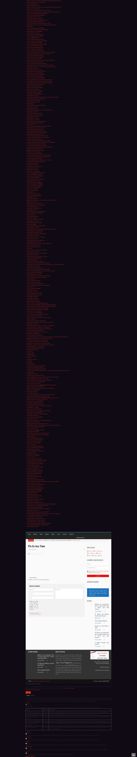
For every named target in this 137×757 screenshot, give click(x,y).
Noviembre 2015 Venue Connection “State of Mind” (38, 378)
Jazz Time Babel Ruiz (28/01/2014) (34, 491)
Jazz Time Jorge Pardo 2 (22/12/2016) (35, 184)
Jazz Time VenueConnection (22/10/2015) (36, 381)
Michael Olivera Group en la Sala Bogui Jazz (36, 205)
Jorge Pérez (77, 665)
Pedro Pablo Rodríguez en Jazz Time (34, 113)
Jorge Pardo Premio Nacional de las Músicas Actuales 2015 (39, 380)
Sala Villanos (29, 248)
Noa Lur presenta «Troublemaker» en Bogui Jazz (37, 250)
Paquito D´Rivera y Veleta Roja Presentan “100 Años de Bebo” (40, 81)
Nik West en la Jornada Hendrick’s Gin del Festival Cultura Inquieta (41, 271)
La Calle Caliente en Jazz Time (33, 449)
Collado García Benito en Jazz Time (34, 295)
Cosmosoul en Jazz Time (32, 428)
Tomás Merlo (76, 672)
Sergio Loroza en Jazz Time (33, 251)
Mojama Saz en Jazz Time (32, 373)
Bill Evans (69, 656)
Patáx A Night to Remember (33, 296)
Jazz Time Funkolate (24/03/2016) (34, 258)
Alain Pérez (58, 655)
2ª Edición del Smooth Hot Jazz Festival (35, 62)
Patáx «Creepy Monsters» (32, 108)
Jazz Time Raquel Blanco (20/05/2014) (35, 451)
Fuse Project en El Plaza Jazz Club (34, 208)
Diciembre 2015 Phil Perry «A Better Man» (35, 348)
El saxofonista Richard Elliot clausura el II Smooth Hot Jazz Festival (41, 60)
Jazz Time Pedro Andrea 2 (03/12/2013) (35, 499)
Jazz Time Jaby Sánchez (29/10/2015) (35, 335)
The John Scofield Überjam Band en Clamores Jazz (38, 135)
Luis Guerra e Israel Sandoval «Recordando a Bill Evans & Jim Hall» (41, 394)
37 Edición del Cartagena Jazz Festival (35, 123)
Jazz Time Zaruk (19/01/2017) (33, 177)
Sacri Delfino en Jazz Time (32, 468)
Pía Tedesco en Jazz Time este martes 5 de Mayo (37, 414)
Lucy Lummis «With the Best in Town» (35, 439)
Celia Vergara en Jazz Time (32, 221)
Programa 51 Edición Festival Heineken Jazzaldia (37, 253)
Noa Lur (70, 668)
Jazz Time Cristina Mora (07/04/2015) (34, 417)
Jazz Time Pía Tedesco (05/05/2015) (34, 412)
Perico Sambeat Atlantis (32, 4)
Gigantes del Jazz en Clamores (33, 301)
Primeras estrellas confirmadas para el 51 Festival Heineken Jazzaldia (41, 306)
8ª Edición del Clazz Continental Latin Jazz (36, 84)
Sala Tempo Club (30, 372)
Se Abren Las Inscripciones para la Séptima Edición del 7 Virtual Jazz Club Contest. (44, 7)
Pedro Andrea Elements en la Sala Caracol (36, 240)
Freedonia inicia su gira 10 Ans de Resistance (36, 320)
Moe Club (29, 357)
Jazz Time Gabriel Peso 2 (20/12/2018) (35, 49)
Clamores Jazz (70, 658)
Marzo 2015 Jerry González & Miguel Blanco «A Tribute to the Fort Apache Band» (43, 425)
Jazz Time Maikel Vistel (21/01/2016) (34, 293)
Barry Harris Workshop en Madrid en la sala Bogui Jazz (38, 156)
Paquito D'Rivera (61, 670)
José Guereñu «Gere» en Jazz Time (34, 441)
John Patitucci (60, 665)
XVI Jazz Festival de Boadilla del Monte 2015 (36, 369)
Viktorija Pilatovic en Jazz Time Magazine (35, 57)
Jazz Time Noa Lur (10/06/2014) (33, 443)
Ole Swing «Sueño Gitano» (32, 393)
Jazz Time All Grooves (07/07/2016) (34, 222)
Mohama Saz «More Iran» (32, 391)
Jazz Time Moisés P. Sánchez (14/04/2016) (36, 237)
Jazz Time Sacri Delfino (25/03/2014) (34, 467)
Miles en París (30, 26)
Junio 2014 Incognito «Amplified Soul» (35, 446)
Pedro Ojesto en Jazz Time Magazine (34, 31)
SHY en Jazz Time (30, 124)
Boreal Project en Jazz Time (33, 206)
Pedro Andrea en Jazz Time (33, 500)
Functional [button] (28, 732)
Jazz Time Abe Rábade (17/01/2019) (34, 45)
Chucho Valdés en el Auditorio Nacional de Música (37, 314)
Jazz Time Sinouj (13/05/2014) (33, 455)
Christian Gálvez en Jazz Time (33, 119)
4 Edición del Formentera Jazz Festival (35, 87)
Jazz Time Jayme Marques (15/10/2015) (35, 386)
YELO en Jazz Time (31, 287)
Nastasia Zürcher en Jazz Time (33, 102)
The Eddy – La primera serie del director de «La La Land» (39, 10)
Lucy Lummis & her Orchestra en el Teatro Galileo (37, 341)
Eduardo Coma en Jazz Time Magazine (35, 90)
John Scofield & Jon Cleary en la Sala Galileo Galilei (37, 29)
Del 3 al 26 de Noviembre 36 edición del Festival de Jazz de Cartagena (41, 229)
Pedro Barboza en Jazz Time (33, 95)
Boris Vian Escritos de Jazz (32, 254)
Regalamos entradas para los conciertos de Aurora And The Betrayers (42, 200)
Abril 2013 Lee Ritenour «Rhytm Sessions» (36, 520)
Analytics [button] (27, 741)
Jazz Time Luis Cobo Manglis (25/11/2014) (35, 430)
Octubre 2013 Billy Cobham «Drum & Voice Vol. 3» (37, 515)
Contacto (71, 534)
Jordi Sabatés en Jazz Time (33, 163)
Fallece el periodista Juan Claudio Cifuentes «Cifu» (37, 423)
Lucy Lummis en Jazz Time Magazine (34, 312)
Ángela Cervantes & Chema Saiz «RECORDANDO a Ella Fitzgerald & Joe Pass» (43, 398)
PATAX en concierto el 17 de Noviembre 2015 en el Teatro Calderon (41, 388)
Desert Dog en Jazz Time (32, 209)
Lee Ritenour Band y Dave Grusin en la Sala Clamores (38, 137)
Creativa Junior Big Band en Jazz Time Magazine (37, 63)
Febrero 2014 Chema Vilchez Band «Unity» (35, 488)
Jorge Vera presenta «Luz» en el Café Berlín (36, 211)
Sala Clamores (30, 362)
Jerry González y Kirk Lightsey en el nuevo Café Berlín (38, 285)
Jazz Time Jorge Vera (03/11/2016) (34, 195)
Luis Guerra (59, 667)
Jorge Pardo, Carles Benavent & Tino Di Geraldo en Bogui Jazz (40, 338)
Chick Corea (64, 658)
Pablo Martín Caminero (75, 668)
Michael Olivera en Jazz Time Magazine (35, 115)
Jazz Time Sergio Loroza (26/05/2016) (35, 230)
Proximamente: (46, 540)
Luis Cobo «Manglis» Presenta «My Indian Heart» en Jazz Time (40, 79)
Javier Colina (78, 660)
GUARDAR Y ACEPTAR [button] (30, 756)
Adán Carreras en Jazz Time (33, 227)
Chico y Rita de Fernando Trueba (34, 246)
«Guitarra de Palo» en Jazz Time (33, 483)
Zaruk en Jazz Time (31, 192)
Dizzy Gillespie (75, 658)
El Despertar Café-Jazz (32, 359)
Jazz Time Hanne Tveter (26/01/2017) (35, 176)
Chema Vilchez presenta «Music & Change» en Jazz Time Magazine (41, 142)
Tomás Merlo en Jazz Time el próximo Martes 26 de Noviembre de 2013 (42, 504)
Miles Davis (60, 669)
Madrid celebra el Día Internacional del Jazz (36, 99)
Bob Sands (79, 656)
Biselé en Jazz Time (31, 436)
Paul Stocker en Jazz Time (32, 494)
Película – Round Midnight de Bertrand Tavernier (37, 13)
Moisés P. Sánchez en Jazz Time (34, 280)
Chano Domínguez (59, 658)
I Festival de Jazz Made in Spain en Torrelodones (37, 145)
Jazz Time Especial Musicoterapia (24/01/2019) (37, 44)
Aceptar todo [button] (37, 689)
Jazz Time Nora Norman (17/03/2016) (34, 272)
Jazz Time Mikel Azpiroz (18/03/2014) (34, 470)
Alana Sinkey (63, 655)
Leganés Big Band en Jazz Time (33, 180)
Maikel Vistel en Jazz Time (32, 324)
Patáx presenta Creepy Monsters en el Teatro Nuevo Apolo (39, 110)
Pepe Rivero (76, 670)
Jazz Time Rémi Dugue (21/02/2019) (34, 42)
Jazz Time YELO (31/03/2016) (33, 245)
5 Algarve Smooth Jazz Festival (33, 9)
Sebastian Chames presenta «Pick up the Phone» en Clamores (40, 322)
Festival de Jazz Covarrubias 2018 (34, 86)
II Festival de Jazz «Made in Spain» (34, 92)
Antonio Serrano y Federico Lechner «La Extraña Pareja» (39, 420)
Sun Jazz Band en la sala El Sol (33, 266)
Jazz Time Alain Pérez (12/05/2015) (34, 409)
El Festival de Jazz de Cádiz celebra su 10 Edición (37, 132)
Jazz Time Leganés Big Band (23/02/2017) (35, 172)
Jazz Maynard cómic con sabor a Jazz (35, 203)
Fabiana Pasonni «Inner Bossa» (33, 422)
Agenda (47, 534)
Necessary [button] (28, 703)
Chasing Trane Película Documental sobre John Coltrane (39, 160)
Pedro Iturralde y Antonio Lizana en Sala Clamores (37, 340)
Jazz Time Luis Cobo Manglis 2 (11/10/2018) (36, 78)
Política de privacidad (104, 667)
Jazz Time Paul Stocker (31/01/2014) (34, 489)
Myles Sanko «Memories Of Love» (34, 17)
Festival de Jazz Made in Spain (33, 5)
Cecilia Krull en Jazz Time (32, 259)
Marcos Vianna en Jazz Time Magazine (35, 76)
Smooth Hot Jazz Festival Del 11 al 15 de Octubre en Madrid (39, 126)
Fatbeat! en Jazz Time (31, 319)
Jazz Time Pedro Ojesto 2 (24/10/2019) (35, 21)
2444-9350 (107, 681)
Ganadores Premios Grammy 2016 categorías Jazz (37, 303)
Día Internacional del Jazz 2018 (33, 100)
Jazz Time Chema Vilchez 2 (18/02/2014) (35, 479)
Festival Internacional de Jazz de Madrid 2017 (36, 121)
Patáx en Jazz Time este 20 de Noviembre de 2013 (37, 505)
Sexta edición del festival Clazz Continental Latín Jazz (38, 263)
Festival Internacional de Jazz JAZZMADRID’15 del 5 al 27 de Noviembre (41, 385)
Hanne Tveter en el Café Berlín (33, 171)
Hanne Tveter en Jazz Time (32, 189)
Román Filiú (72, 672)
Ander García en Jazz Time (32, 111)
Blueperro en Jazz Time (32, 478)
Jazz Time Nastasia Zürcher (32, 216)
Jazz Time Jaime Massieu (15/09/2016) (35, 219)
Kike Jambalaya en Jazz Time (33, 526)
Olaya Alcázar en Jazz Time (32, 169)
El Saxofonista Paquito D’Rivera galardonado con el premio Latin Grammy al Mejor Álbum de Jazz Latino (48, 370)
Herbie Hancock (66, 660)
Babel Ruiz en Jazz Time (32, 492)
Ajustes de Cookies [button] (30, 689)
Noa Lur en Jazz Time (31, 444)
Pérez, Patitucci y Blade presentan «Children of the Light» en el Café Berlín (43, 97)
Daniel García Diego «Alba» (32, 349)
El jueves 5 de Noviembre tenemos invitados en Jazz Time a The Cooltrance (43, 377)
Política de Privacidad (101, 571)
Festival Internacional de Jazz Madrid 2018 (35, 74)
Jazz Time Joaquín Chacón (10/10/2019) (35, 28)
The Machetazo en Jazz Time (33, 116)
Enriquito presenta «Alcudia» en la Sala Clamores (37, 332)
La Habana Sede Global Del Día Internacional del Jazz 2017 (39, 155)
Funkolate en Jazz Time (32, 290)
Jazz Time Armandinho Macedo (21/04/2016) (36, 234)
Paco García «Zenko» (31, 452)
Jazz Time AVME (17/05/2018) (33, 37)
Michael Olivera (76, 667)
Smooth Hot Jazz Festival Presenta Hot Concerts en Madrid (39, 82)
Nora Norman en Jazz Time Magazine (34, 94)
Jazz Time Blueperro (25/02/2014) (34, 476)
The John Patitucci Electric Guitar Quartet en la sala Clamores (40, 147)
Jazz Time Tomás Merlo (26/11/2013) (34, 502)
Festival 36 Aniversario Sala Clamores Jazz (36, 134)
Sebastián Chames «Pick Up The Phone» (35, 375)
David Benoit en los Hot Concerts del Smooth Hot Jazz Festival (40, 65)
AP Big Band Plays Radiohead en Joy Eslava (36, 150)
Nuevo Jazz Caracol (31, 279)
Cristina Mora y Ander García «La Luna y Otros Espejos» (38, 396)
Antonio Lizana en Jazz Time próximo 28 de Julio (37, 399)
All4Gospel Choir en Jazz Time (33, 118)
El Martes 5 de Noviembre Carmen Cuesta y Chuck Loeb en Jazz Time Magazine (43, 513)
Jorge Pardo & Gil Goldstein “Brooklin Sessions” (37, 20)
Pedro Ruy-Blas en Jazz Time (33, 465)
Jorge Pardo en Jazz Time (32, 197)
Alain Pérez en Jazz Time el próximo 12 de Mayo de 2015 (38, 410)
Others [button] (27, 751)
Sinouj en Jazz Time (31, 457)
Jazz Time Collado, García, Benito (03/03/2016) (37, 277)
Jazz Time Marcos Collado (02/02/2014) (35, 484)
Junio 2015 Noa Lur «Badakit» (33, 407)
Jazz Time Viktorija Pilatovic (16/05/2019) (35, 39)
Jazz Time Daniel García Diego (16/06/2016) (36, 225)
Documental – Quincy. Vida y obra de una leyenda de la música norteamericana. (43, 12)
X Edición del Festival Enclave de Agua (35, 129)
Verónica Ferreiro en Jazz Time (33, 193)
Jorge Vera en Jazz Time (32, 217)
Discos (53, 534)
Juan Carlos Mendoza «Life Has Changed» (35, 15)
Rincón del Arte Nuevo (32, 356)
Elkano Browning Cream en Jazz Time (35, 471)
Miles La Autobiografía (31, 224)
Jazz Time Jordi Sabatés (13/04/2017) (35, 148)
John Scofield (65, 665)
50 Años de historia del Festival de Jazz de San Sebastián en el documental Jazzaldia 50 (45, 264)
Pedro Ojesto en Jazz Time (32, 510)
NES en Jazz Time (30, 214)
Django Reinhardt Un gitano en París (34, 232)
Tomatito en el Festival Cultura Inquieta (35, 261)
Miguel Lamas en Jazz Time (32, 201)
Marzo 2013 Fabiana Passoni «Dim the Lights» (36, 521)
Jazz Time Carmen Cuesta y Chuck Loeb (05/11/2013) (38, 512)
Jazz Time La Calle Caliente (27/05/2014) (35, 447)
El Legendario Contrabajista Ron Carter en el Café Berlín (39, 54)
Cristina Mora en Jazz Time (32, 198)
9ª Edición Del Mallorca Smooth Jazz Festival (36, 2)
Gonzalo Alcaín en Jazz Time (33, 107)
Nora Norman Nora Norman (32, 298)
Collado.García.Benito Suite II (33, 299)
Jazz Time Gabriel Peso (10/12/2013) (34, 496)
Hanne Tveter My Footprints (33, 168)
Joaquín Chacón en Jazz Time (33, 33)
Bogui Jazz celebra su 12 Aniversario (34, 139)
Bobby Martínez (74, 656)
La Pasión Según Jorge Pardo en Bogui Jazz (36, 161)
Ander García (68, 655)
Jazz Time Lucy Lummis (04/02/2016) (35, 283)
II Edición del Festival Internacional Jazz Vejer (36, 144)
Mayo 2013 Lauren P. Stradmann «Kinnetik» (36, 518)
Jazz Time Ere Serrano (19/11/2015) (34, 311)
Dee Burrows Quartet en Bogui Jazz (34, 182)
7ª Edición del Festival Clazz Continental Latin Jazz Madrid (39, 140)
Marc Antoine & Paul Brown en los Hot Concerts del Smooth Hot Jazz (41, 66)
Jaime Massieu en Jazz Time (33, 235)
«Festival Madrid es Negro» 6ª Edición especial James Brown (39, 328)
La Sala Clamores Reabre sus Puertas (35, 18)
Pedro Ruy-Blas (70, 670)
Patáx (65, 670)
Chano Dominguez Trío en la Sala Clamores (36, 346)
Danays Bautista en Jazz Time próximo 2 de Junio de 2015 (39, 406)
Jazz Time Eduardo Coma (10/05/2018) (35, 34)
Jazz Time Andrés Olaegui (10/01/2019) (35, 47)
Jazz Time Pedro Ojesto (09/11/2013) (34, 507)
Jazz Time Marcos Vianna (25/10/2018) (35, 73)
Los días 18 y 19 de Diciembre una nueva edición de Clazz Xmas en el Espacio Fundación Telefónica (47, 336)
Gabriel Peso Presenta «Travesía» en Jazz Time (36, 71)
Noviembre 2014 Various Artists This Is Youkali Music (38, 434)
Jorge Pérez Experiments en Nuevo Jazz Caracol (37, 256)
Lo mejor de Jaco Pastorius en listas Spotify (36, 365)
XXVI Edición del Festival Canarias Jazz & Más (36, 131)
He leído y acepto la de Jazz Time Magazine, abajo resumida (98, 571)
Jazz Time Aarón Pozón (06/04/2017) (35, 153)
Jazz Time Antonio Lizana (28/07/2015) (35, 401)
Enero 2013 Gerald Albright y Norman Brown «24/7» (37, 525)
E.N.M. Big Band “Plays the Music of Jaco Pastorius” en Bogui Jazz (40, 325)
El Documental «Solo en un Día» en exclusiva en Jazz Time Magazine (41, 52)
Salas (58, 534)
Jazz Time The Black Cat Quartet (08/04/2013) (36, 460)
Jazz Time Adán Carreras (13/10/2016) (35, 213)
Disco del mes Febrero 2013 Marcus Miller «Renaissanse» (39, 523)
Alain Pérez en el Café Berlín (33, 333)
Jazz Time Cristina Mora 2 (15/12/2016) (35, 185)
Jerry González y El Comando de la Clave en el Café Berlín (39, 275)
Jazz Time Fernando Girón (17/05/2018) (35, 36)
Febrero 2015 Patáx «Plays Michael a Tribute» (36, 426)
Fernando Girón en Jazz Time (33, 89)
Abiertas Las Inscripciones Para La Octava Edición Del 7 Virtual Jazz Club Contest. (44, 0)
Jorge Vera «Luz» (30, 103)
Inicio (29, 534)
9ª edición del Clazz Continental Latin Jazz (36, 50)
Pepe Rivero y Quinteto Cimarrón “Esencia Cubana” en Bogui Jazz (40, 344)
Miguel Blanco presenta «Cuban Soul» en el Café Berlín (38, 343)
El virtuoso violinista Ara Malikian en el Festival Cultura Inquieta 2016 (41, 304)
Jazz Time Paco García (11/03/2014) (34, 473)
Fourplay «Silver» (30, 353)
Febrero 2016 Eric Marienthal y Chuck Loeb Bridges (37, 309)
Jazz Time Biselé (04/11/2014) (33, 431)
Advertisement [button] (29, 746)
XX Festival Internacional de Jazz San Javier (36, 127)
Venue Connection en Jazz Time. (34, 383)
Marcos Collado (65, 667)
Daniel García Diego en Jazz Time (34, 242)
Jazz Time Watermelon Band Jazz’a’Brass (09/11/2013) (38, 508)
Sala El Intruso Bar (31, 364)
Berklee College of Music (64, 656)
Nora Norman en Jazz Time (32, 291)
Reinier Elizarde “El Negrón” (64, 672)
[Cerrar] (28, 692)
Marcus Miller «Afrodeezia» (32, 415)
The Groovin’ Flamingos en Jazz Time (34, 174)
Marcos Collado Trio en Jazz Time (34, 486)
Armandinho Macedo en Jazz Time (34, 274)
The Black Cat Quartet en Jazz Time (34, 462)
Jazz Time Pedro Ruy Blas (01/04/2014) (35, 463)
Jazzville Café (30, 351)
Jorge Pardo (71, 665)
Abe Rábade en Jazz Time (32, 68)
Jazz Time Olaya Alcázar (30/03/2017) (34, 158)
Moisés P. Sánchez (66, 668)
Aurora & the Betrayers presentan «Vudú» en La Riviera (38, 317)
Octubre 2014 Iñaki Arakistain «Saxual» (35, 438)
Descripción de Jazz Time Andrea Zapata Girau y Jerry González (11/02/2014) (43, 481)
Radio (41, 534)
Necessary (29, 704)
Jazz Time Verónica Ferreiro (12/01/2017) (35, 179)
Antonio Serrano (75, 655)
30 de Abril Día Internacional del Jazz (34, 267)
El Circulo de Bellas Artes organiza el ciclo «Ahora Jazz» (38, 327)
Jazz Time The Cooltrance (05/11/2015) (35, 330)
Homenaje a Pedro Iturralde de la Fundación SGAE (37, 308)
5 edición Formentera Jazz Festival (34, 58)
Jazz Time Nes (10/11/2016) (32, 190)
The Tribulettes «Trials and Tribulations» (35, 367)
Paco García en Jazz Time (32, 475)
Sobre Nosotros (80, 537)
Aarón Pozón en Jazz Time (32, 164)
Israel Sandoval (73, 660)
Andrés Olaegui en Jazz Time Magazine (35, 70)
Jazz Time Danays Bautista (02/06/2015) (35, 404)
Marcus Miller (70, 667)
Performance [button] (28, 737)
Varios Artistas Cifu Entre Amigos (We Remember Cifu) (38, 269)
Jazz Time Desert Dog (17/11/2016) (34, 187)
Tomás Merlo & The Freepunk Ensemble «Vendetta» (38, 433)
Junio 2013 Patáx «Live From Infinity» (34, 517)
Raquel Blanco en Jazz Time (33, 454)
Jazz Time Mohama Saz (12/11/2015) (34, 316)
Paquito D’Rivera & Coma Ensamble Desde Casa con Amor (39, 23)
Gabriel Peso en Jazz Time (32, 497)
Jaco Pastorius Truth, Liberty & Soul (34, 166)
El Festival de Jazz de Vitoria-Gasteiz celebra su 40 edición (39, 243)
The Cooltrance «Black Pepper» (33, 389)
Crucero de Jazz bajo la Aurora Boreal (35, 55)
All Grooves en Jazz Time (32, 238)
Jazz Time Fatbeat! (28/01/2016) (33, 288)
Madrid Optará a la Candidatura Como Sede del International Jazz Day (41, 25)
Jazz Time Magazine (64, 662)
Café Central (29, 361)
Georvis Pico (61, 660)
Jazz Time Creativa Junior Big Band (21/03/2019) (37, 41)
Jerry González (75, 663)
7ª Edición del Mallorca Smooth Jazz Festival (36, 105)
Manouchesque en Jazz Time (33, 282)
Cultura (65, 534)
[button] (98, 592)
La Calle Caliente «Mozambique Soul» (35, 402)
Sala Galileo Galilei (30, 354)
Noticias (35, 534)
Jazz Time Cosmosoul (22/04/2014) (34, 459)
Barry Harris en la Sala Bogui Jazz (34, 152)
